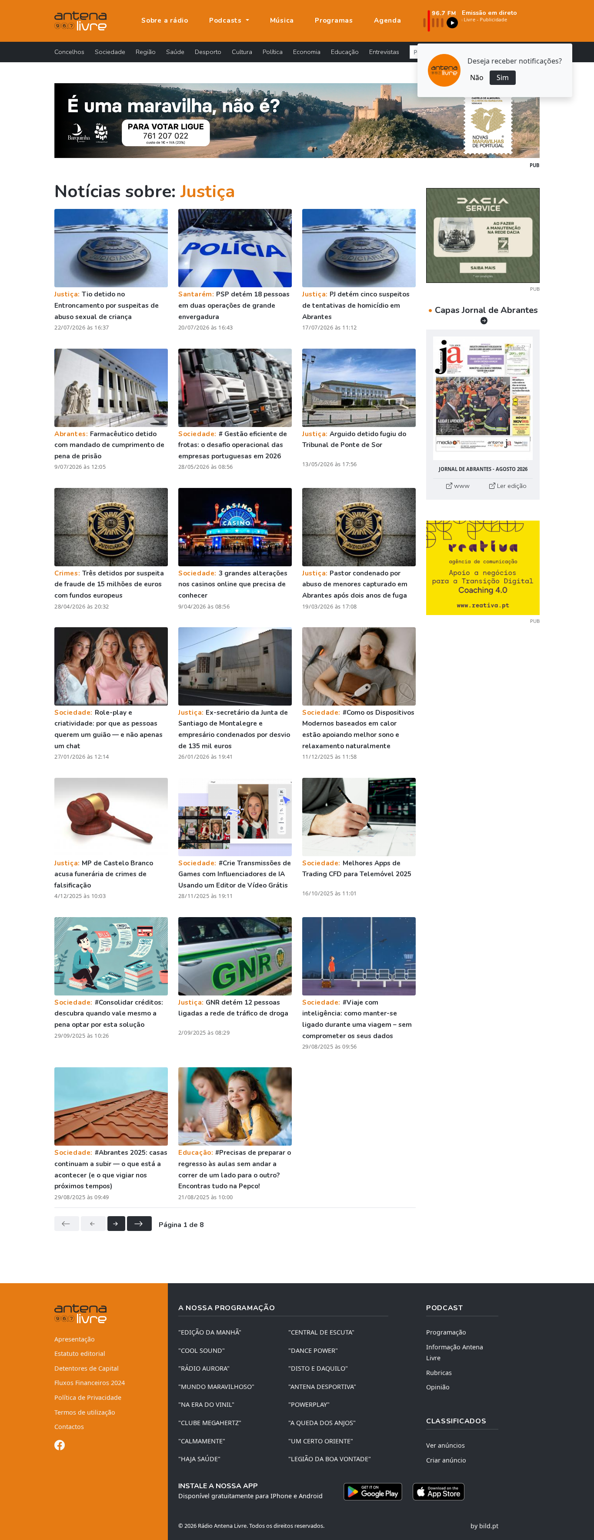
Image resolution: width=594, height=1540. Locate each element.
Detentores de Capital (86, 1368)
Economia (306, 51)
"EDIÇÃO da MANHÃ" (209, 1332)
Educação (345, 51)
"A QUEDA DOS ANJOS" (322, 1423)
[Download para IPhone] (438, 1491)
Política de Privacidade (87, 1397)
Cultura (242, 51)
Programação (446, 1332)
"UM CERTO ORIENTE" (320, 1441)
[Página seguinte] (116, 1223)
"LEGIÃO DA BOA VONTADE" (329, 1459)
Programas (334, 20)
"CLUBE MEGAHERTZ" (209, 1423)
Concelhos (69, 51)
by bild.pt (484, 1526)
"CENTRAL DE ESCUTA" (321, 1332)
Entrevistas (384, 51)
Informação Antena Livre (454, 1352)
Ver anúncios (445, 1445)
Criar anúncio (446, 1460)
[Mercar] (483, 234)
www (461, 485)
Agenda (387, 20)
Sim (503, 77)
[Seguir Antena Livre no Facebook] (59, 1446)
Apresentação (74, 1339)
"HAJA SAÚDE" (199, 1459)
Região (146, 51)
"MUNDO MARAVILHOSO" (216, 1386)
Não (477, 77)
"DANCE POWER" (313, 1350)
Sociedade (110, 51)
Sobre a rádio (164, 20)
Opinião (438, 1387)
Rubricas (439, 1373)
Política (273, 51)
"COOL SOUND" (201, 1350)
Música (282, 20)
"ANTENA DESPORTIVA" (322, 1386)
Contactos (69, 1426)
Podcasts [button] (226, 20)
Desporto (208, 51)
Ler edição (511, 485)
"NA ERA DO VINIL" (206, 1404)
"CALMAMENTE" (201, 1441)
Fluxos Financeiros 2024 (89, 1383)
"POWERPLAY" (309, 1404)
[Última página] (139, 1223)
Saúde (175, 51)
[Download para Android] (373, 1491)
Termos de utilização (84, 1412)
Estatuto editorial (79, 1353)
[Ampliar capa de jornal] (483, 398)
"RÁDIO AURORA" (204, 1368)
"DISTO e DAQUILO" (318, 1368)
